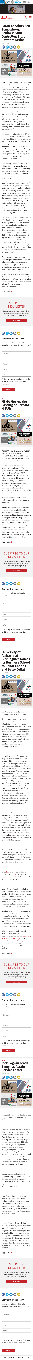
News (4, 1358)
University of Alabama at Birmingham (16, 937)
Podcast (20, 1358)
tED (11, 291)
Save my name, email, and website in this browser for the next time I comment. (16, 381)
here (8, 872)
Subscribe (16, 320)
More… (28, 1358)
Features (12, 1358)
